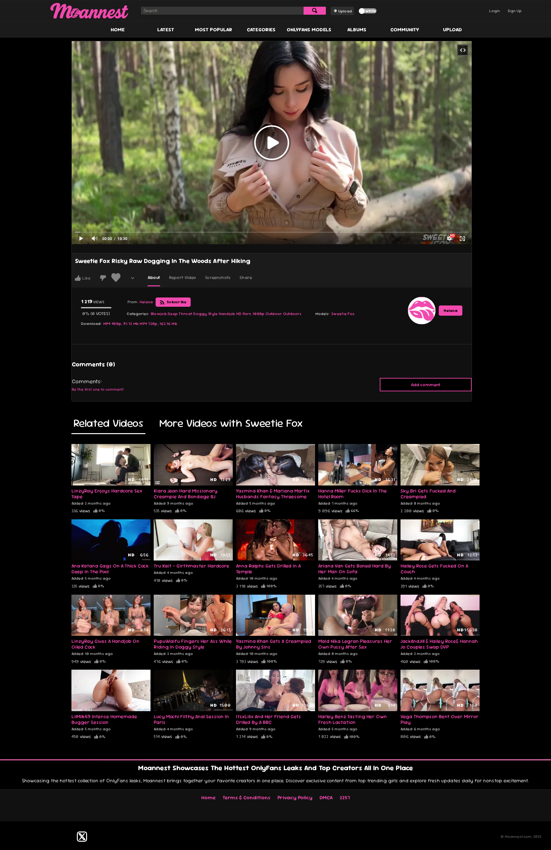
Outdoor (274, 313)
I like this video (78, 278)
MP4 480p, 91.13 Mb (121, 323)
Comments (86, 381)
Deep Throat (180, 313)
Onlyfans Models (309, 29)
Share (245, 277)
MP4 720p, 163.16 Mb (158, 323)
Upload (345, 11)
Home (118, 29)
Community (404, 29)
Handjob (227, 313)
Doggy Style (205, 313)
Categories (261, 29)
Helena (451, 310)
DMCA (326, 797)
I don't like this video (103, 278)
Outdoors (292, 313)
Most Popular (213, 29)
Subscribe (176, 302)
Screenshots (218, 277)
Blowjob (159, 313)
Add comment (425, 384)
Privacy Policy (294, 797)
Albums (356, 29)
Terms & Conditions (246, 797)
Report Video (182, 277)
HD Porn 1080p (250, 313)
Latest (165, 29)
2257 (345, 797)
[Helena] (421, 310)
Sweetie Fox (342, 313)
